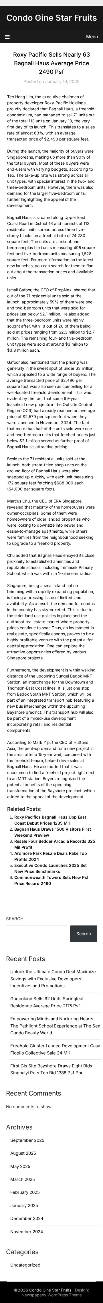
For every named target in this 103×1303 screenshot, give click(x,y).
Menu (92, 36)
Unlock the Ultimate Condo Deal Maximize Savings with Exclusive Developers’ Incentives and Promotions (53, 978)
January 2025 (24, 1205)
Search (14, 918)
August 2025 (23, 1153)
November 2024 (26, 1231)
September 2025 (27, 1140)
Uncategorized (25, 1265)
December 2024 (26, 1218)
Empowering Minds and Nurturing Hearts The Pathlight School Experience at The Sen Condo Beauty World (55, 1026)
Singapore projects (25, 657)
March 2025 (22, 1179)
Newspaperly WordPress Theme (51, 1294)
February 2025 (25, 1192)
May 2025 (20, 1166)
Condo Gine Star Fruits (51, 18)
